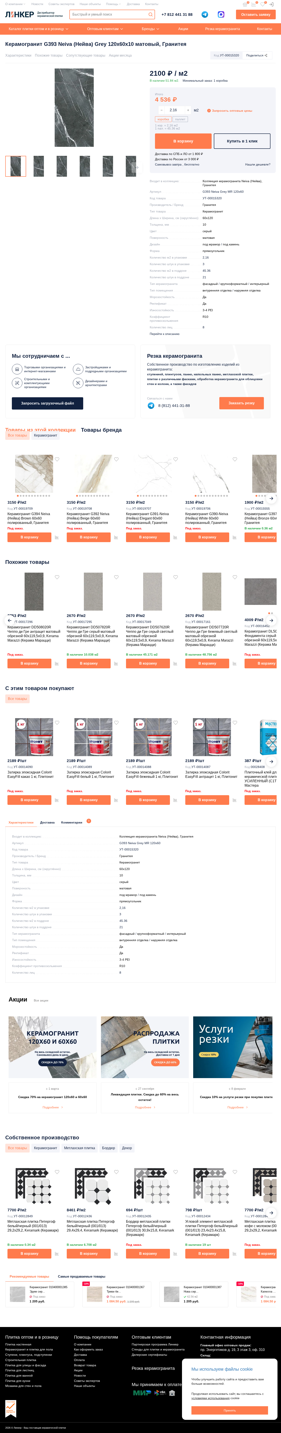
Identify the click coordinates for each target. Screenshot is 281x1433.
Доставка (133, 4)
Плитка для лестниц (19, 1370)
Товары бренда (101, 430)
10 (204, 224)
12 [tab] (49, 496)
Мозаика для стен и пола (23, 1386)
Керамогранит (213, 211)
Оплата (79, 1360)
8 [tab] (38, 496)
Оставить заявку (255, 14)
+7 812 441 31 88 (177, 14)
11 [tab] (46, 496)
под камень (231, 244)
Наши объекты (90, 4)
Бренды (148, 29)
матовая (209, 237)
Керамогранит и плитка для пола (29, 1349)
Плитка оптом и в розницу (31, 1337)
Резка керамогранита (222, 29)
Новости (37, 4)
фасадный (210, 284)
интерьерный (259, 284)
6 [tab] (32, 496)
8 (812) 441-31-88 (174, 405)
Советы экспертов (61, 4)
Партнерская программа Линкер (155, 1344)
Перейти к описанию (165, 334)
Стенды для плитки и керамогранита (158, 1349)
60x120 (208, 218)
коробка (163, 119)
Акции (183, 29)
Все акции (41, 1000)
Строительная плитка (20, 1360)
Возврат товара (85, 1365)
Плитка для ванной (19, 1375)
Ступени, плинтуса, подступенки (28, 1354)
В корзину (183, 141)
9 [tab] (40, 496)
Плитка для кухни (17, 1381)
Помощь (112, 4)
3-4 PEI (208, 310)
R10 (205, 316)
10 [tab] (43, 496)
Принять (230, 1410)
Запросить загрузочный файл (47, 403)
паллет (180, 119)
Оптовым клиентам (103, 29)
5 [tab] (29, 496)
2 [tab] (21, 496)
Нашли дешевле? (257, 164)
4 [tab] (26, 496)
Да (204, 297)
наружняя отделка (247, 290)
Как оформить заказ (88, 1349)
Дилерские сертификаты (149, 1354)
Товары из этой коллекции (40, 430)
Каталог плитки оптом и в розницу (36, 29)
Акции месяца (120, 55)
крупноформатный (233, 284)
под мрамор (211, 244)
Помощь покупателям (96, 1337)
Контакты (151, 4)
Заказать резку (242, 403)
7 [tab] (35, 496)
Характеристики (18, 55)
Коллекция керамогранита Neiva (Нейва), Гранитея (156, 836)
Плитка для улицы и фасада (25, 1365)
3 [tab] (23, 496)
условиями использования (210, 1398)
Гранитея (209, 205)
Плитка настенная (18, 1344)
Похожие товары (49, 55)
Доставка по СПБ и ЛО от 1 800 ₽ (179, 154)
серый (207, 231)
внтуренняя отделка (217, 290)
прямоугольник (213, 251)
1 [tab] (18, 496)
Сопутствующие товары (85, 55)
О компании (14, 4)
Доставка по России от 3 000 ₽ (177, 159)
